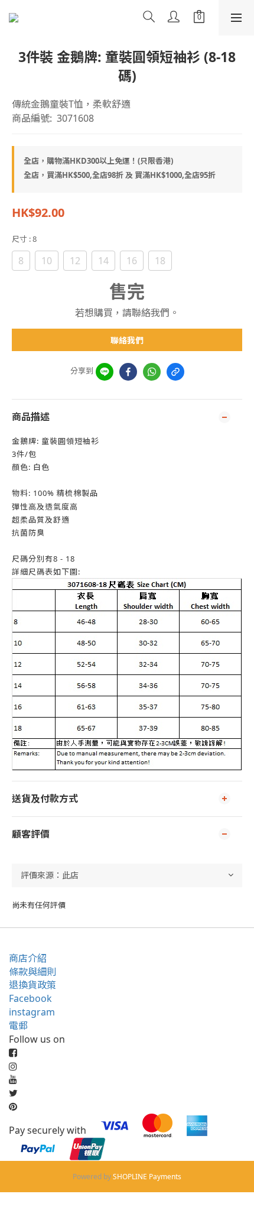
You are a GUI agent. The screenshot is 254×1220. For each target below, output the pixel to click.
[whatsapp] (152, 372)
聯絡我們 (127, 340)
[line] (104, 372)
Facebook (30, 998)
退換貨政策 (32, 984)
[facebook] (128, 372)
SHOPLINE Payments (147, 1177)
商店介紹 (28, 958)
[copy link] (175, 372)
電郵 (18, 1025)
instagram (32, 1011)
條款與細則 (32, 971)
